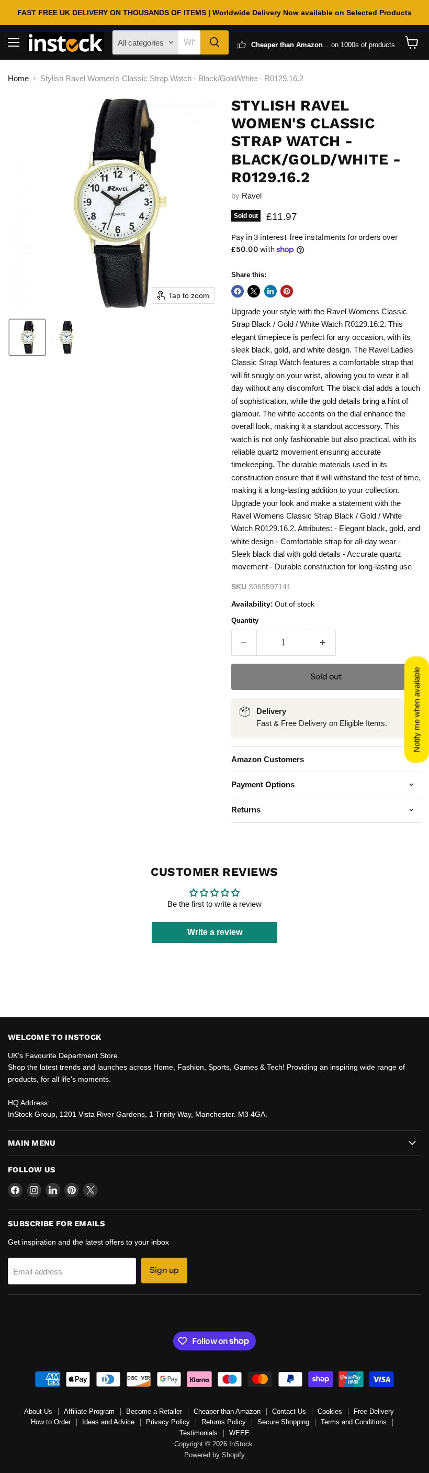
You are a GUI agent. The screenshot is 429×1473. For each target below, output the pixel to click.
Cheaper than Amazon (227, 1411)
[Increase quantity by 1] (323, 643)
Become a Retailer (154, 1411)
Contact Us (289, 1411)
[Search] (214, 42)
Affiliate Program (89, 1411)
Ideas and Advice (108, 1422)
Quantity (244, 620)
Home (18, 78)
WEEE (239, 1433)
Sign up (164, 1270)
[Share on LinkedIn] (270, 291)
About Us (38, 1411)
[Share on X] (253, 291)
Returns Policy (223, 1422)
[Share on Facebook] (237, 291)
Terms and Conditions (354, 1422)
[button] (27, 337)
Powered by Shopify (214, 1455)
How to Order (51, 1422)
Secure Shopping (283, 1422)
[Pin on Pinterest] (286, 291)
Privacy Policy (168, 1422)
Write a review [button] (214, 932)
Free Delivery (374, 1411)
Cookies (330, 1411)
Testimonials (198, 1433)
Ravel (252, 195)
